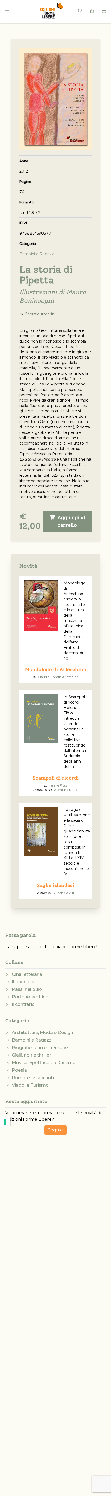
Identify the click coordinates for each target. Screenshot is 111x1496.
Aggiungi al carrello (70, 521)
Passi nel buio (27, 989)
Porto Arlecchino (30, 996)
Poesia (19, 1070)
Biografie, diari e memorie (40, 1047)
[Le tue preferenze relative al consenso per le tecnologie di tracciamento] (5, 1122)
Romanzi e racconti (33, 1077)
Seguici (55, 1130)
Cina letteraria (27, 974)
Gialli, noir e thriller (31, 1055)
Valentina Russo (66, 790)
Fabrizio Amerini (40, 314)
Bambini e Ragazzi (32, 1040)
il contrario (23, 1004)
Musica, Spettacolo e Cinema (43, 1062)
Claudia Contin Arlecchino (58, 677)
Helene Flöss (58, 785)
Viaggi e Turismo (30, 1085)
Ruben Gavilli (63, 893)
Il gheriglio (23, 981)
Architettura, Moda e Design (42, 1032)
